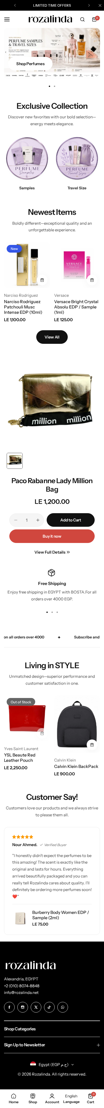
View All (52, 337)
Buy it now (52, 536)
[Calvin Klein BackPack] (77, 724)
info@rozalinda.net (21, 992)
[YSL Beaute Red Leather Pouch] (27, 718)
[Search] (82, 19)
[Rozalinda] (50, 19)
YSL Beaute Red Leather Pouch (19, 757)
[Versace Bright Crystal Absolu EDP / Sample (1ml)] (77, 265)
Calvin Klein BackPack (76, 766)
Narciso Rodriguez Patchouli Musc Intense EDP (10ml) (23, 307)
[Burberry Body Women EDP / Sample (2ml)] (20, 918)
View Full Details (49, 552)
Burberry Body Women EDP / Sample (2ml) (60, 915)
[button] (15, 5)
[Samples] (27, 159)
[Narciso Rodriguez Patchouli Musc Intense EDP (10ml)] (27, 265)
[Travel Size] (77, 159)
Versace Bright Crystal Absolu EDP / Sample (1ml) (76, 307)
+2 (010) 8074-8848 (21, 985)
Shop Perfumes (30, 63)
